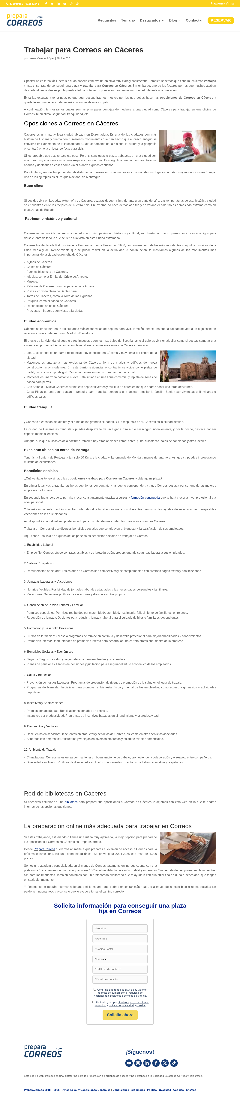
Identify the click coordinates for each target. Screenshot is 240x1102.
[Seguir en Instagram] (138, 1063)
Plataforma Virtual (222, 3)
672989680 (16, 3)
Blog (173, 20)
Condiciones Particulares (129, 1089)
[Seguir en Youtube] (129, 1063)
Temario (128, 20)
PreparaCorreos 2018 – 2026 (42, 1089)
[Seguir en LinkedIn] (147, 1063)
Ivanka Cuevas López (41, 58)
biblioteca (71, 802)
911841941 (32, 3)
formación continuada (145, 497)
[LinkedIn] (58, 3)
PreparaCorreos (44, 849)
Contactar (194, 20)
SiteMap (191, 1089)
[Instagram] (71, 3)
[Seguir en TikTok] (174, 1063)
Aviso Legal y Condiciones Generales (86, 1089)
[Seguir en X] (165, 1063)
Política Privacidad (159, 1089)
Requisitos (107, 20)
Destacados (150, 20)
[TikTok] (77, 3)
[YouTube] (65, 3)
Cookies (178, 1089)
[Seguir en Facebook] (156, 1063)
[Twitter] (52, 3)
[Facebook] (46, 3)
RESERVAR (221, 20)
